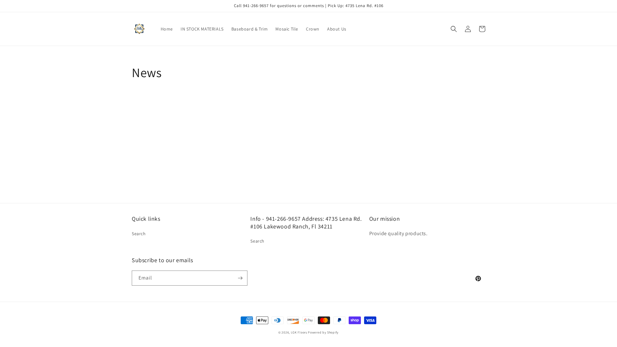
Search (139, 233)
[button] (454, 29)
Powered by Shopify (323, 332)
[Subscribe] (240, 278)
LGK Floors (299, 332)
